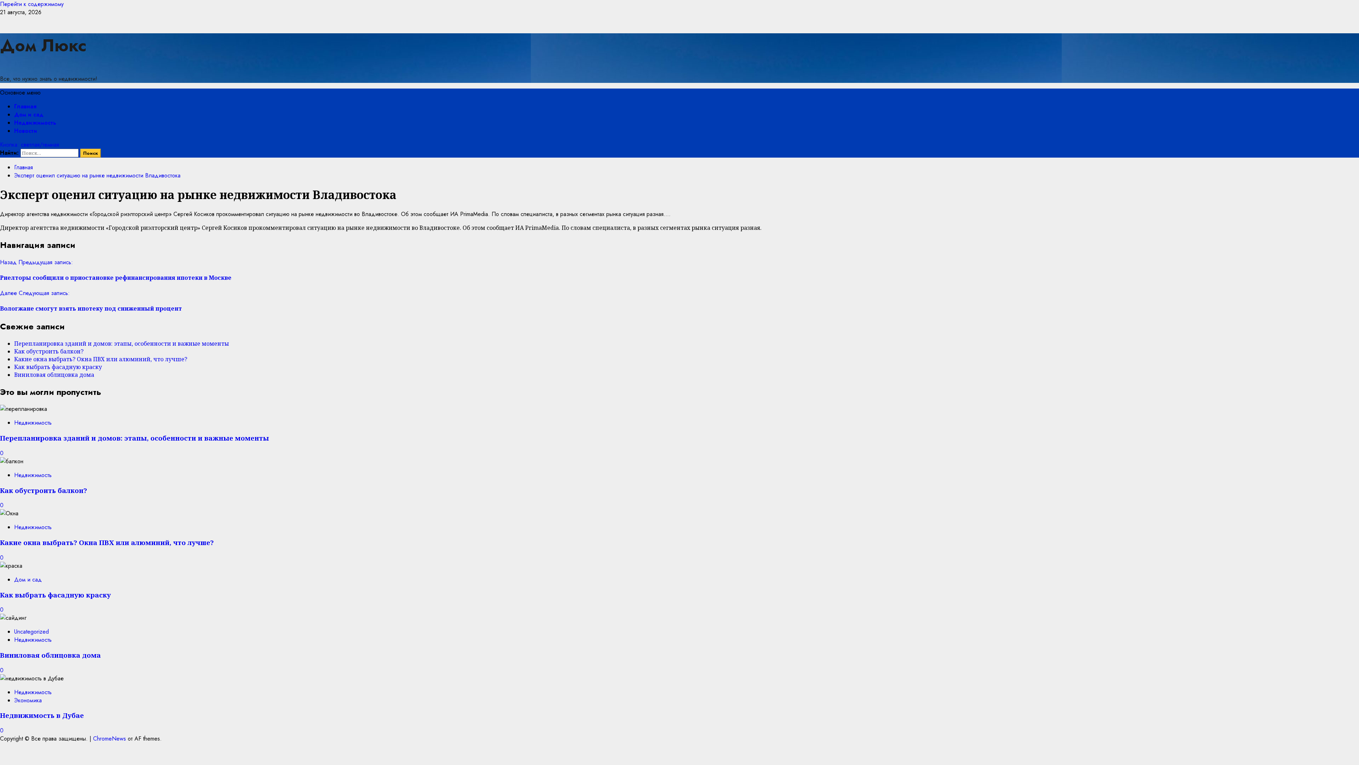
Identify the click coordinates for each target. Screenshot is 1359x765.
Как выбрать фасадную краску (58, 367)
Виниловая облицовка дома (54, 375)
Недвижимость (35, 123)
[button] (20, 93)
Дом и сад (29, 114)
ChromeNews (109, 739)
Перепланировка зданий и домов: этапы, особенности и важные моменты (121, 343)
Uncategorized (31, 632)
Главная (25, 106)
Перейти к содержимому (32, 4)
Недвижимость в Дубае (42, 715)
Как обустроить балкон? (49, 351)
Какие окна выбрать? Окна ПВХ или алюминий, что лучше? (100, 359)
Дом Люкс (43, 45)
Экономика (28, 700)
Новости (25, 131)
